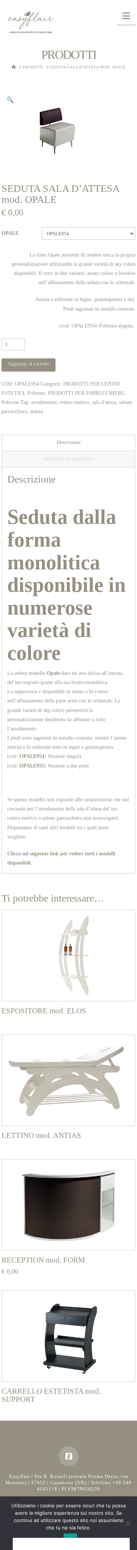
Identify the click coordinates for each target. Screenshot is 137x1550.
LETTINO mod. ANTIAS (41, 1135)
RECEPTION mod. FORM (43, 1260)
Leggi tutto (68, 988)
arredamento (44, 402)
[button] (126, 16)
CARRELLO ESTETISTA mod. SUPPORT (51, 1395)
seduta (36, 411)
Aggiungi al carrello (28, 364)
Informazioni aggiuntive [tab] (68, 458)
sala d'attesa (104, 402)
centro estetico (74, 402)
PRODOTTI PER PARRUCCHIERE (86, 393)
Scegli (68, 1237)
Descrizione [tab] (69, 442)
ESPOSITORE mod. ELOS (43, 1011)
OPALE (10, 233)
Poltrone (36, 393)
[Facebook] (69, 1456)
